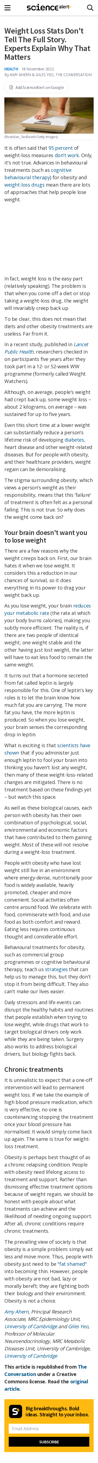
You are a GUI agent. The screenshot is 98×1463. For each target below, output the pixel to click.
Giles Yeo (78, 1326)
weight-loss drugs (24, 184)
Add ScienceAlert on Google (40, 87)
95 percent (60, 148)
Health (11, 68)
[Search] (90, 7)
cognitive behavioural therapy (37, 174)
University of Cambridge (30, 1326)
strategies (56, 969)
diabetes (74, 439)
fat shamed (72, 1264)
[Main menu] (9, 7)
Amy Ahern (16, 1311)
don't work (67, 155)
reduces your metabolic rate (47, 609)
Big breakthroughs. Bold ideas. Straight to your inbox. (57, 1411)
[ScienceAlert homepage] (49, 7)
